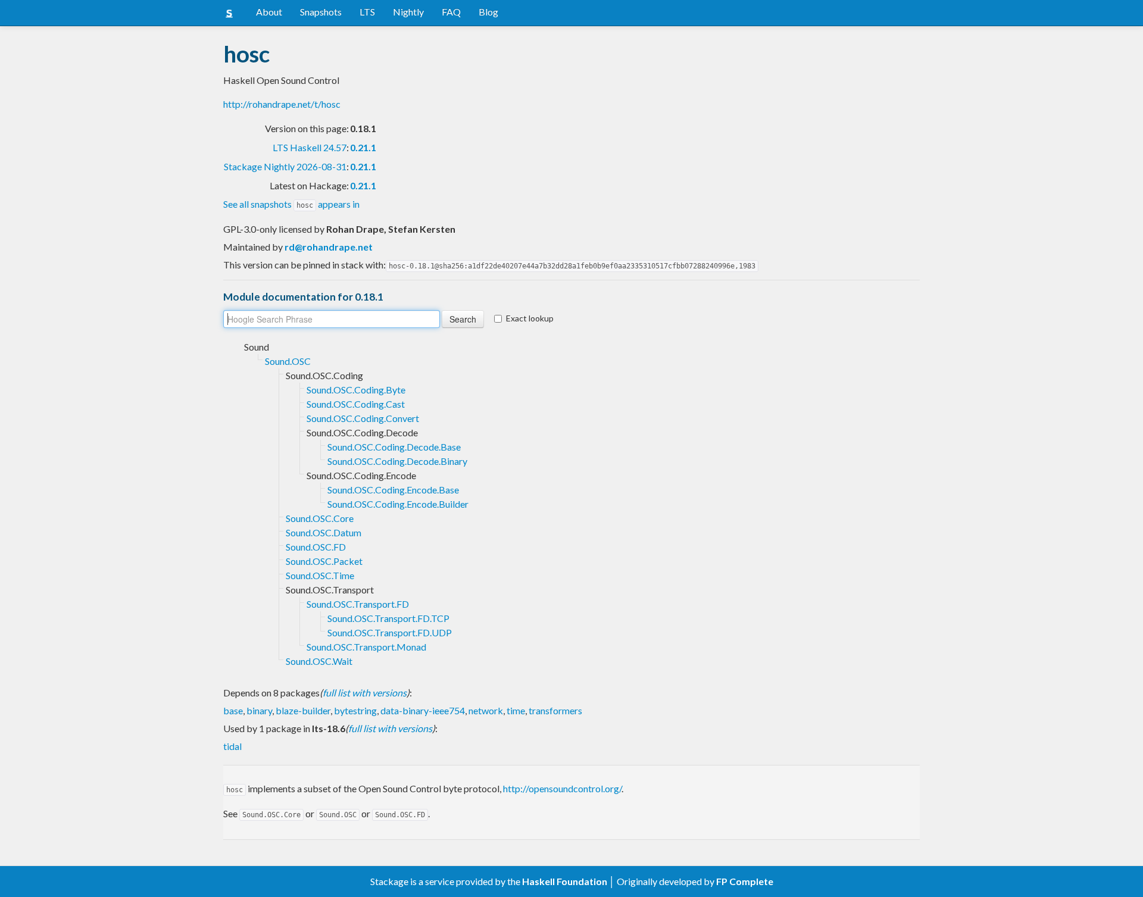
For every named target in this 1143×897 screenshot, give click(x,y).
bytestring (355, 710)
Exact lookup (530, 318)
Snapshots (321, 11)
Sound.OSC (288, 361)
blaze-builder (303, 710)
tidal (232, 746)
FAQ (451, 11)
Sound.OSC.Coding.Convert (363, 418)
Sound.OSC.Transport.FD (358, 604)
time (516, 710)
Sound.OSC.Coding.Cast (356, 404)
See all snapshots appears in (291, 204)
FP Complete (744, 881)
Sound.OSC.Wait (319, 661)
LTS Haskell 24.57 (309, 147)
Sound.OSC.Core (320, 518)
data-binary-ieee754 (422, 710)
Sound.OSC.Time (320, 575)
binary (259, 710)
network (486, 710)
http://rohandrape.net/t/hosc (282, 104)
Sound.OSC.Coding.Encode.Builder (398, 504)
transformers (555, 710)
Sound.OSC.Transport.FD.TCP (388, 618)
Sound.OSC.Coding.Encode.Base (393, 489)
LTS (367, 11)
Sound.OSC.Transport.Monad (366, 646)
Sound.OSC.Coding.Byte (356, 389)
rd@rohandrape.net (329, 246)
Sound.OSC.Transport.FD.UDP (389, 632)
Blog (488, 11)
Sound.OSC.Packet (324, 561)
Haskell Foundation (564, 881)
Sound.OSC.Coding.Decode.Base (394, 446)
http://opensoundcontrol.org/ (562, 788)
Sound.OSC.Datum (323, 532)
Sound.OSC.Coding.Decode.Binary (397, 461)
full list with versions (365, 692)
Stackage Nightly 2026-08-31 (285, 166)
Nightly (408, 11)
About (269, 11)
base (233, 710)
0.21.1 (363, 147)
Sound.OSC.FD (316, 546)
